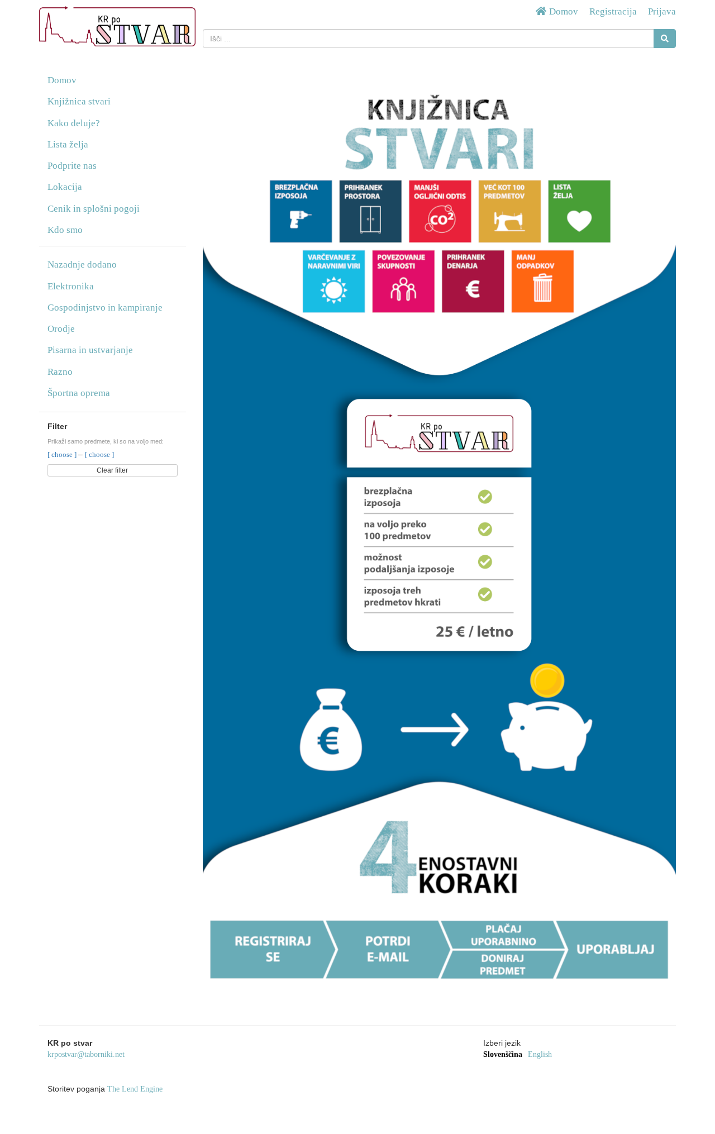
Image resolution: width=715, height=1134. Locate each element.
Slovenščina (502, 1054)
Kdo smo (65, 230)
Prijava (662, 11)
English (540, 1054)
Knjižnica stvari (79, 101)
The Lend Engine (135, 1089)
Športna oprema (78, 393)
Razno (60, 371)
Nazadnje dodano (82, 264)
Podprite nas (72, 165)
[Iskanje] (665, 38)
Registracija (613, 11)
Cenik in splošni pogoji (93, 208)
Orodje (61, 328)
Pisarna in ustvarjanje (90, 350)
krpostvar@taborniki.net (86, 1054)
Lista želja (67, 144)
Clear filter (112, 470)
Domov (562, 11)
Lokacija (64, 187)
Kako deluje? (73, 123)
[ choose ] (62, 454)
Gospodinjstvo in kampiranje (105, 307)
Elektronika (70, 286)
